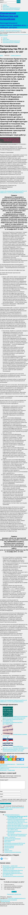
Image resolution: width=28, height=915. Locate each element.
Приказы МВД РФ (9, 847)
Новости (6, 849)
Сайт (1, 796)
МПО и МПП (7, 841)
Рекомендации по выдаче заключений (13, 876)
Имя (1, 791)
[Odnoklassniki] (8, 757)
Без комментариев (9, 889)
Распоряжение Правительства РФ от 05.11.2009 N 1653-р (12, 723)
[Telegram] (11, 757)
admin (1, 55)
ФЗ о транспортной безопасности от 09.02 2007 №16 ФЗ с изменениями (17, 834)
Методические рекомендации (12, 838)
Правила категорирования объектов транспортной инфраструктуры (15, 717)
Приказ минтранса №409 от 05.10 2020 (17, 825)
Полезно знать (8, 850)
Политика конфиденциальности (11, 8)
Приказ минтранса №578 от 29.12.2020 (13, 751)
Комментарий (4, 780)
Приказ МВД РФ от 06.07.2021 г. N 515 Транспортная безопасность (15, 747)
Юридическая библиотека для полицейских (9, 16)
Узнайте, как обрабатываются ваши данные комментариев (12, 808)
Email (1, 794)
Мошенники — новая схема (7, 770)
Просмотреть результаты (14, 894)
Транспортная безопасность (13, 30)
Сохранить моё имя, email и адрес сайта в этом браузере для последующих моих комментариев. (13, 800)
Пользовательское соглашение (11, 9)
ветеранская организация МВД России (14, 843)
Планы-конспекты (9, 884)
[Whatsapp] (6, 757)
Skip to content (4, 35)
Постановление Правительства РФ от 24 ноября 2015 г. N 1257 (17, 817)
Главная (5, 5)
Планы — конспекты (9, 837)
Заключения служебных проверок (13, 886)
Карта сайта (6, 6)
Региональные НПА (9, 840)
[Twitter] (3, 757)
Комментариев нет (16, 55)
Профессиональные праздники (12, 852)
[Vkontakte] (13, 757)
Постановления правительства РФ (13, 844)
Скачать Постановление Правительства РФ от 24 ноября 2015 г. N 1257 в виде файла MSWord (13, 191)
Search (1, 0)
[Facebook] (1, 757)
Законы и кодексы (9, 846)
